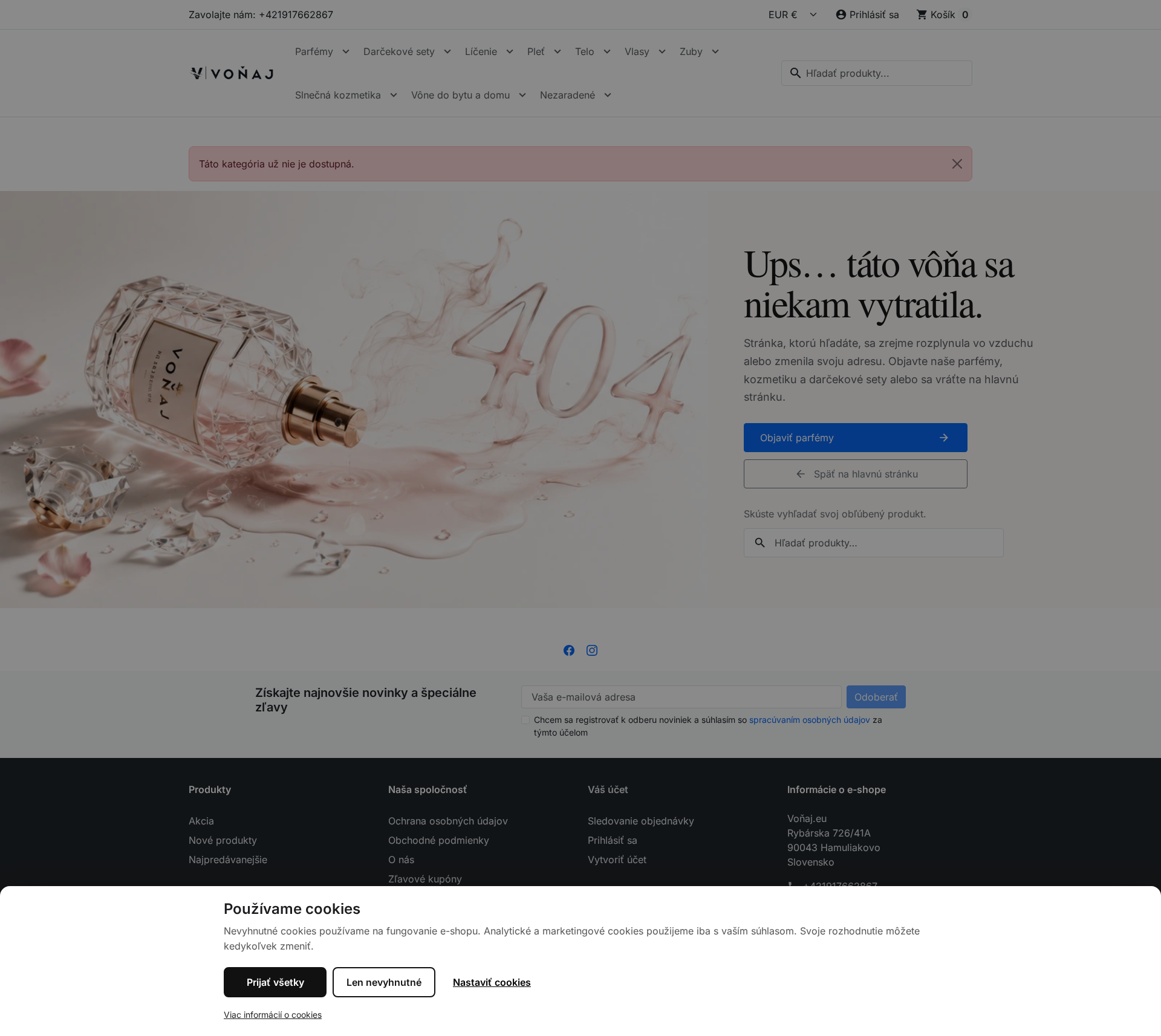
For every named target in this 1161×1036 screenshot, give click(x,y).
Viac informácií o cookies (273, 1014)
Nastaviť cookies (492, 982)
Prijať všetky (275, 982)
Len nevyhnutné (383, 982)
